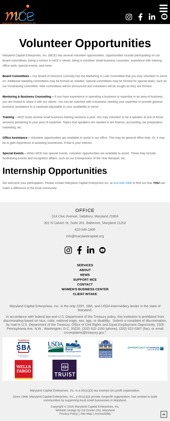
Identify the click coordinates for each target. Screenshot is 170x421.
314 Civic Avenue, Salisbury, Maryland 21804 (85, 216)
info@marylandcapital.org (85, 236)
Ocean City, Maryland (100, 410)
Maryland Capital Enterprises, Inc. (97, 406)
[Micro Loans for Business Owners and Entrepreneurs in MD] (35, 14)
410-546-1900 (122, 183)
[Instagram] (129, 17)
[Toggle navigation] (164, 8)
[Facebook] (140, 17)
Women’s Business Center (85, 289)
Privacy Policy (68, 413)
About (85, 270)
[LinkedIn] (152, 17)
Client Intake (85, 294)
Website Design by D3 (70, 410)
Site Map (86, 413)
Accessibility (103, 413)
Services (85, 265)
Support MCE (85, 279)
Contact (85, 284)
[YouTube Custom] (164, 15)
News (85, 275)
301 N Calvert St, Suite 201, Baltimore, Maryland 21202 (85, 223)
